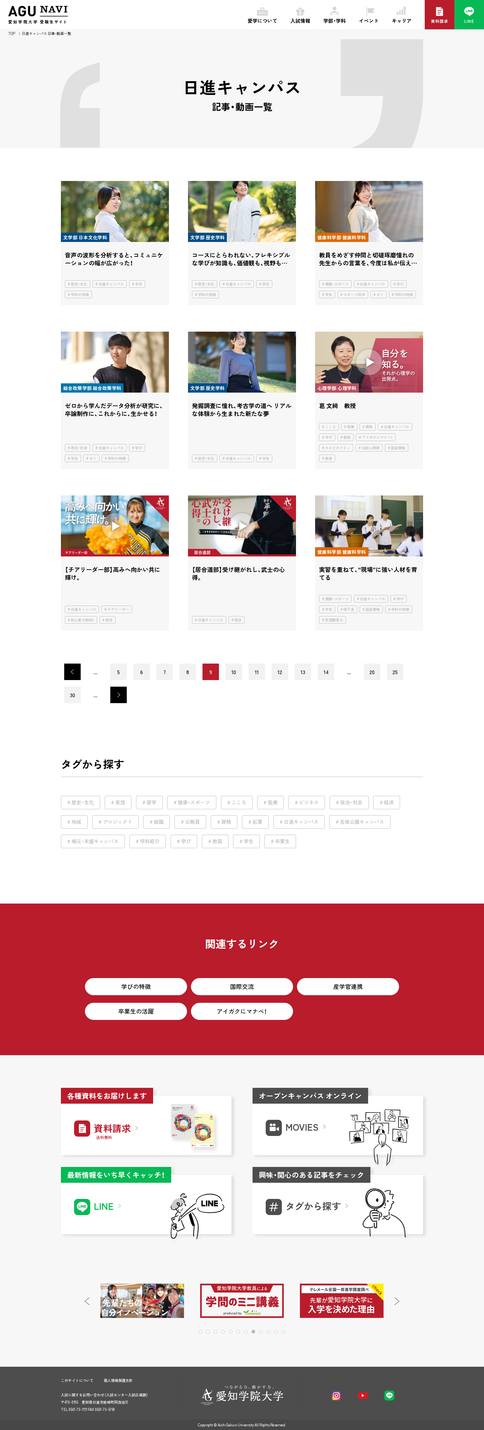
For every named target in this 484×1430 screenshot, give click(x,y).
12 (280, 672)
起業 (257, 821)
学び (400, 284)
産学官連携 (348, 986)
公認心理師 (371, 448)
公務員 (192, 821)
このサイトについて (77, 1380)
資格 (369, 427)
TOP (11, 33)
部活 (109, 620)
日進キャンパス (111, 284)
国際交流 (242, 986)
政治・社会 (79, 448)
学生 (138, 284)
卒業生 (282, 841)
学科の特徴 (80, 294)
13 (303, 672)
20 (372, 672)
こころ (330, 427)
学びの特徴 (136, 986)
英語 (120, 802)
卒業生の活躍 (136, 1011)
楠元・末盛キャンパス (95, 841)
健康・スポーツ (337, 284)
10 (233, 672)
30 (72, 695)
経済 (389, 802)
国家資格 (398, 448)
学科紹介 (150, 841)
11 (257, 672)
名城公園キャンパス (362, 821)
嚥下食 (348, 609)
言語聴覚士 (334, 620)
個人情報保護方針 (118, 1380)
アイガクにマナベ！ (377, 437)
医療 (350, 427)
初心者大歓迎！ (82, 620)
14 (326, 672)
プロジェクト (117, 821)
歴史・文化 (79, 284)
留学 (151, 802)
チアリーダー (118, 609)
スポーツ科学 (354, 294)
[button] (396, 1301)
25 (395, 672)
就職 (159, 821)
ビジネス (309, 802)
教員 (347, 437)
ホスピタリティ (337, 448)
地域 (76, 821)
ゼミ (380, 294)
